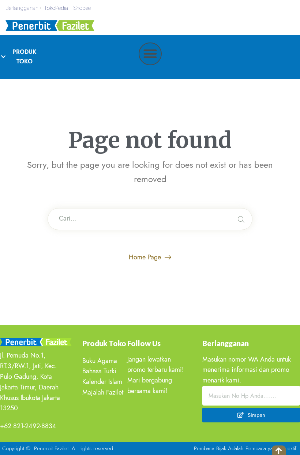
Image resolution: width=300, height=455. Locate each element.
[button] (150, 54)
